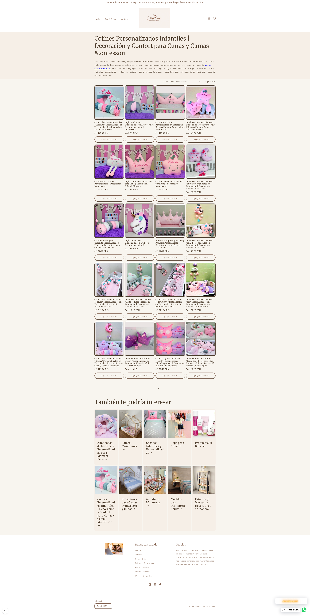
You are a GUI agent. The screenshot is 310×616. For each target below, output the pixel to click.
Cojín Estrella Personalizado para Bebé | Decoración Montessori (169, 183)
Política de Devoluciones (145, 563)
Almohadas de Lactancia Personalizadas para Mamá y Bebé (106, 451)
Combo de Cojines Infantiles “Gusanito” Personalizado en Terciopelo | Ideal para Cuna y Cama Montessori (108, 126)
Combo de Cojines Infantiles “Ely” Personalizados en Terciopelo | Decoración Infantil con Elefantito (199, 303)
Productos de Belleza (204, 444)
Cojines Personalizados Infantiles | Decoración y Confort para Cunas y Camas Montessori (106, 511)
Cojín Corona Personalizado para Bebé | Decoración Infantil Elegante (138, 183)
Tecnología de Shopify (209, 606)
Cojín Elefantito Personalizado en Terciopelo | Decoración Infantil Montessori (139, 126)
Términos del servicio (143, 576)
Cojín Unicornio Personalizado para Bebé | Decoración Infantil (137, 242)
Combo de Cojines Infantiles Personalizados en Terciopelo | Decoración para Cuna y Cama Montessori (200, 126)
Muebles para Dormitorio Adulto (178, 504)
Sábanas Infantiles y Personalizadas (155, 447)
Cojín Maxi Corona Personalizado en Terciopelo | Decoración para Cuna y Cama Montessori (170, 126)
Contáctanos (140, 555)
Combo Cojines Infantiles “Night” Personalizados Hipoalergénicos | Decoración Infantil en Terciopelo (170, 362)
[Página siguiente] (164, 388)
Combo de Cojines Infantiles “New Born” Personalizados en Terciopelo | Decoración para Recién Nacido (169, 303)
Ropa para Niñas (177, 444)
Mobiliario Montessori (153, 501)
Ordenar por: (169, 82)
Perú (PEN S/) (102, 606)
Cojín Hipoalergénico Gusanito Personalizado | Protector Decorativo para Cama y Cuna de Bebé (107, 244)
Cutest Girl (198, 606)
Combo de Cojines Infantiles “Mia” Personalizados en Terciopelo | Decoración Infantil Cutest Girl (199, 244)
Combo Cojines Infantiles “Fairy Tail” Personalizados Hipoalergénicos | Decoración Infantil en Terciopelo (200, 362)
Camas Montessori (129, 444)
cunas (208, 65)
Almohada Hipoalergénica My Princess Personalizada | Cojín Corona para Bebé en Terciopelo (169, 244)
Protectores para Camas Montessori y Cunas (129, 504)
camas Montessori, (103, 68)
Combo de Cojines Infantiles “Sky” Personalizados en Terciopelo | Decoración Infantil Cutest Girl (199, 185)
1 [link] (145, 388)
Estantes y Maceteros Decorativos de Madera (203, 504)
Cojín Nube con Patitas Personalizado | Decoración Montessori (107, 183)
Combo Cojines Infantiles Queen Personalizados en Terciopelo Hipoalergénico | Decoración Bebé (139, 362)
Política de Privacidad (143, 572)
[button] (98, 18)
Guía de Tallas (140, 559)
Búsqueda (139, 550)
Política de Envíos (142, 567)
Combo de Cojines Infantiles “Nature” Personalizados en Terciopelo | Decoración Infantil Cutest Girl (108, 303)
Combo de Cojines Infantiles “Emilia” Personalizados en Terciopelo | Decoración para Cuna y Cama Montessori (108, 362)
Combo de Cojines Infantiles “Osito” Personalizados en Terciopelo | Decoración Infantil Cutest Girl (138, 303)
